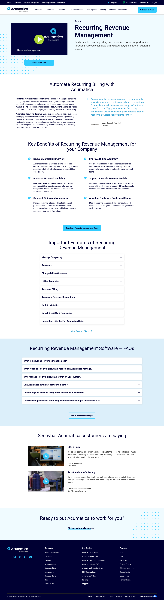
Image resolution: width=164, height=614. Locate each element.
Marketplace (92, 10)
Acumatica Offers (89, 576)
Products (38, 10)
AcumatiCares (131, 3)
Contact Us (144, 3)
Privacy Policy (100, 596)
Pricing (103, 10)
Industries (50, 10)
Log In (154, 3)
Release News (50, 576)
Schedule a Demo (147, 10)
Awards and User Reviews (92, 568)
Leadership (49, 556)
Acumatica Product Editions (93, 560)
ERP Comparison (89, 572)
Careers (48, 560)
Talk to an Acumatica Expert (82, 415)
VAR (121, 556)
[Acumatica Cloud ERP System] (17, 551)
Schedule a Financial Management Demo (82, 228)
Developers (124, 576)
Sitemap (119, 596)
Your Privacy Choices (146, 596)
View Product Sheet (80, 331)
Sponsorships (50, 568)
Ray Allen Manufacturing (81, 472)
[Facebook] (9, 557)
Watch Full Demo (39, 63)
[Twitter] (20, 557)
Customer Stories (76, 10)
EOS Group (74, 447)
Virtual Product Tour (90, 556)
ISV (121, 553)
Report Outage (130, 596)
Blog (46, 580)
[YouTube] (30, 557)
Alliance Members (127, 568)
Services (123, 560)
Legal (110, 596)
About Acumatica (52, 553)
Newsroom (49, 572)
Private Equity (125, 564)
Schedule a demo (79, 528)
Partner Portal (125, 580)
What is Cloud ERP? (90, 553)
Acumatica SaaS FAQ (90, 564)
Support (85, 584)
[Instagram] (14, 557)
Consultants (125, 572)
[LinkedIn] (25, 557)
